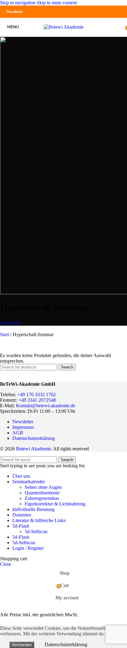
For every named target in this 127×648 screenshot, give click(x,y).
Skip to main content (57, 2)
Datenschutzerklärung (33, 438)
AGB (17, 432)
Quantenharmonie (42, 492)
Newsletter (14, 12)
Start (5, 334)
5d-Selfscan (36, 531)
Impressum (23, 427)
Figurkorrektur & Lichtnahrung (55, 503)
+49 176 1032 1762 (36, 394)
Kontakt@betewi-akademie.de (45, 405)
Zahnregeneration (42, 498)
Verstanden (22, 644)
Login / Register (28, 548)
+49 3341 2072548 (37, 400)
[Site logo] (64, 27)
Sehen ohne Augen (43, 487)
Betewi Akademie (33, 448)
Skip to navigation (18, 2)
